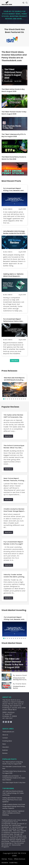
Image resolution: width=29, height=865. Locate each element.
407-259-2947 (7, 718)
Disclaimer (5, 863)
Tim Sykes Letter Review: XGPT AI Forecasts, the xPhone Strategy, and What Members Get (13, 416)
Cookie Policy (13, 863)
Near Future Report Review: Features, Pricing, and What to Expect (14, 479)
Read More (8, 436)
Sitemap (4, 859)
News (4, 744)
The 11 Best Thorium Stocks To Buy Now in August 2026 (14, 113)
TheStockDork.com (8, 732)
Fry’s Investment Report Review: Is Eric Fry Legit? (13, 543)
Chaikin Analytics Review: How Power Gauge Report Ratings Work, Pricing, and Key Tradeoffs (14, 510)
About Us (5, 735)
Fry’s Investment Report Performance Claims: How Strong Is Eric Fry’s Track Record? (12, 320)
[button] (3, 399)
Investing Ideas (7, 741)
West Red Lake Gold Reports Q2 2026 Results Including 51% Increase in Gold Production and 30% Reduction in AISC (14, 379)
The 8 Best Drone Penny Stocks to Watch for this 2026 (14, 158)
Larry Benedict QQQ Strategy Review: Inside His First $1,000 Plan (14, 232)
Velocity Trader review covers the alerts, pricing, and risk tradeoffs (14, 576)
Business (5, 750)
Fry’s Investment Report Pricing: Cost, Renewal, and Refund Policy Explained (13, 189)
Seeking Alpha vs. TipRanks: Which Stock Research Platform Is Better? (13, 275)
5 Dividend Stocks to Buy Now (19, 687)
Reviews (4, 753)
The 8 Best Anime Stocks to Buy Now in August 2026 (13, 90)
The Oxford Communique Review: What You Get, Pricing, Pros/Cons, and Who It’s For (14, 446)
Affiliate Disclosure (19, 859)
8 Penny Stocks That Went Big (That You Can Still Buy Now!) (20, 679)
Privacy (10, 859)
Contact (5, 738)
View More (14, 361)
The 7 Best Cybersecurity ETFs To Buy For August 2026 (14, 135)
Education (5, 747)
